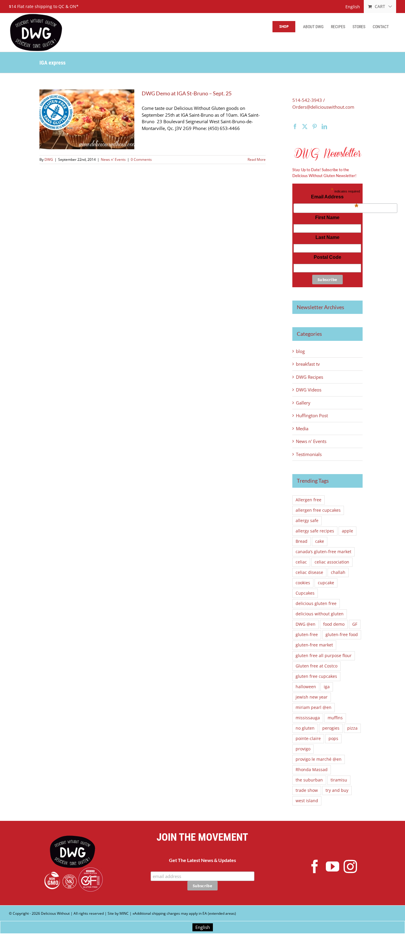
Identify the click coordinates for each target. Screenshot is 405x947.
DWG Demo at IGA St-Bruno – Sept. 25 (187, 93)
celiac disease (309, 572)
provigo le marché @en (319, 759)
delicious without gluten (320, 614)
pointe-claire (308, 738)
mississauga (308, 717)
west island (307, 800)
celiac (301, 562)
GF (354, 624)
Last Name (327, 237)
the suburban (309, 780)
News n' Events (113, 159)
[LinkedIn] (324, 126)
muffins (335, 717)
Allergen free (308, 500)
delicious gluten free (316, 603)
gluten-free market (314, 645)
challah (338, 572)
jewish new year (312, 697)
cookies (303, 582)
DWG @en (305, 624)
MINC (124, 913)
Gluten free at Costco (316, 666)
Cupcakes (305, 593)
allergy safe (307, 520)
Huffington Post (312, 415)
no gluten (305, 728)
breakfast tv (308, 364)
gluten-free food (342, 634)
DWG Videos (308, 390)
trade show (307, 790)
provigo (303, 749)
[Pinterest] (314, 126)
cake (319, 541)
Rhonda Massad (312, 769)
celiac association (332, 562)
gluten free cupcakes (316, 676)
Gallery (303, 403)
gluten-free (307, 634)
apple (347, 531)
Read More (257, 159)
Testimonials (309, 454)
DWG (48, 159)
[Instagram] (350, 866)
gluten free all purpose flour (324, 655)
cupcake (326, 582)
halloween (306, 686)
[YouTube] (332, 866)
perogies (330, 728)
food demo (334, 624)
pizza (352, 728)
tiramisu (339, 780)
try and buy (337, 790)
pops (333, 738)
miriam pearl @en (313, 707)
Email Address (334, 198)
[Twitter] (304, 126)
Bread (301, 541)
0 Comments (141, 159)
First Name (327, 217)
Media (302, 428)
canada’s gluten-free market (323, 551)
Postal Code (327, 257)
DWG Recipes (309, 377)
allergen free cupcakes (318, 510)
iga (327, 686)
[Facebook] (295, 126)
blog (300, 351)
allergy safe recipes (315, 531)
